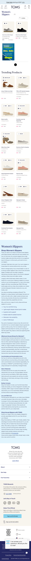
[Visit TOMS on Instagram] (9, 502)
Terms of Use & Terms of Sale (20, 555)
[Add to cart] (11, 31)
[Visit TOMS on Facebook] (4, 502)
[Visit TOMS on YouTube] (13, 502)
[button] (23, 18)
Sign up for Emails (12, 516)
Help (20, 534)
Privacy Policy (8, 555)
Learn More (15, 460)
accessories (15, 433)
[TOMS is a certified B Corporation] (8, 532)
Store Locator (21, 530)
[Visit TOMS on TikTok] (18, 502)
